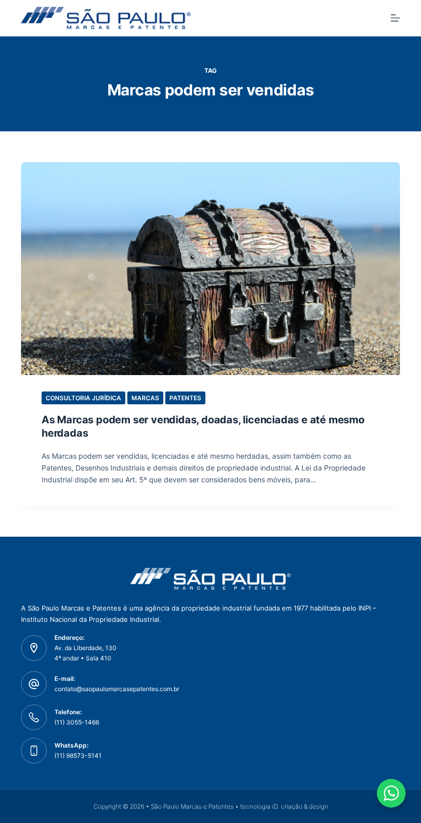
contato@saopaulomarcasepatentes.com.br (116, 689)
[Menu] (395, 18)
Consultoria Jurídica (83, 398)
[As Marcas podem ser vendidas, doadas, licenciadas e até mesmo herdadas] (210, 268)
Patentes (185, 398)
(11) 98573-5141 (78, 755)
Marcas (145, 398)
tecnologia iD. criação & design (284, 806)
